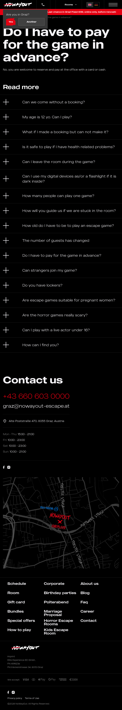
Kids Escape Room (56, 631)
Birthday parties (60, 593)
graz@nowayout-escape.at (36, 406)
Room (13, 593)
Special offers (21, 620)
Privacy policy (15, 698)
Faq (84, 602)
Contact (88, 620)
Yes (11, 21)
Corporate (54, 583)
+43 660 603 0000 (43, 2)
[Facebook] (4, 467)
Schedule (16, 583)
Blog (85, 593)
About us (89, 583)
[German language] (96, 4)
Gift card (16, 602)
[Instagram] (9, 467)
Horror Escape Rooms (58, 622)
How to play (19, 630)
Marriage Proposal (53, 613)
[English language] (90, 4)
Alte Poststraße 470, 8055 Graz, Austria (36, 421)
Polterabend (56, 602)
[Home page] (18, 4)
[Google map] (61, 522)
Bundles (15, 611)
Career (87, 611)
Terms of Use (32, 698)
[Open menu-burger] (113, 4)
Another (31, 21)
